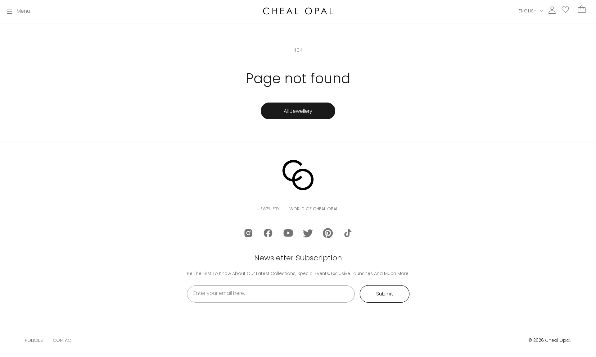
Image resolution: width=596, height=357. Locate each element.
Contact (63, 340)
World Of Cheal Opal (313, 209)
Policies (34, 340)
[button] (18, 11)
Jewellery (268, 209)
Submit (384, 293)
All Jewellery (298, 111)
